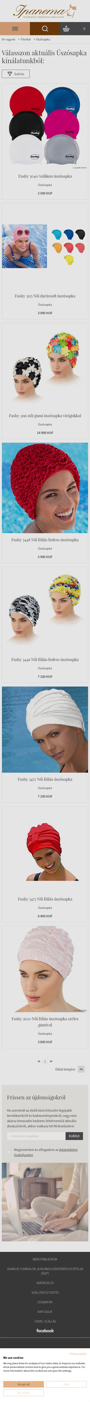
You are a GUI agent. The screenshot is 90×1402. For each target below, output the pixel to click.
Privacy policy (78, 1354)
